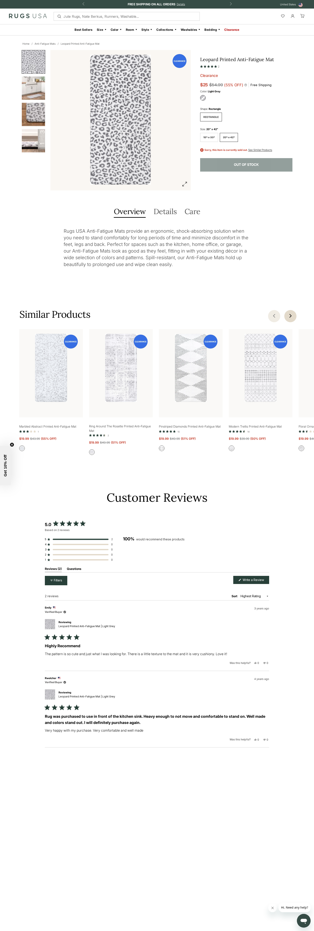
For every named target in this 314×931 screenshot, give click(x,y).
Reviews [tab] (53, 569)
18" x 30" (209, 137)
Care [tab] (192, 211)
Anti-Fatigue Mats (45, 43)
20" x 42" (229, 137)
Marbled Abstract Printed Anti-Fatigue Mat (47, 426)
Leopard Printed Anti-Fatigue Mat (80, 43)
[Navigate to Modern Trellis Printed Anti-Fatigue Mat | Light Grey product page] (260, 368)
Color (115, 29)
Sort (235, 596)
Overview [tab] (130, 211)
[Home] (28, 17)
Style (145, 29)
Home (25, 43)
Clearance (231, 29)
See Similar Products (260, 150)
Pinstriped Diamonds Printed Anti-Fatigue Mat (190, 426)
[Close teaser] (12, 445)
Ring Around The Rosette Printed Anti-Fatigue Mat (120, 428)
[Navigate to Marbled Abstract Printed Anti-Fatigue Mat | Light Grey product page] (51, 368)
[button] (209, 65)
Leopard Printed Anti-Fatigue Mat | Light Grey (87, 626)
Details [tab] (165, 211)
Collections (164, 29)
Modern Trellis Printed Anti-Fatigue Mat (255, 426)
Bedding (210, 29)
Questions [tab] (74, 569)
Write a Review (255, 581)
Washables (189, 29)
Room (130, 29)
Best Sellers (83, 29)
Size (100, 29)
